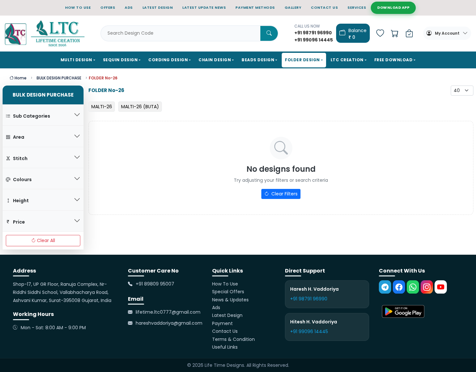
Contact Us (225, 331)
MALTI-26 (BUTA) (140, 106)
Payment (222, 323)
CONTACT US (324, 7)
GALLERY (293, 7)
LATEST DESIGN (157, 7)
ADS (129, 7)
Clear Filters (284, 194)
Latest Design (227, 315)
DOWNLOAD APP (393, 7)
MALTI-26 (101, 106)
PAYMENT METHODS (255, 7)
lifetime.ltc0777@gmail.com (168, 312)
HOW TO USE (78, 7)
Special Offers (228, 292)
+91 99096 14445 (309, 332)
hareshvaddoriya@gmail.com (169, 323)
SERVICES (356, 7)
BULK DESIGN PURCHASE (59, 78)
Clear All (46, 240)
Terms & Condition (233, 339)
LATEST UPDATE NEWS (204, 7)
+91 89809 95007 (155, 284)
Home (20, 78)
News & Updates (230, 299)
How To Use (225, 284)
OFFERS (107, 7)
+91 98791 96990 (308, 299)
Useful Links (225, 347)
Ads (216, 307)
